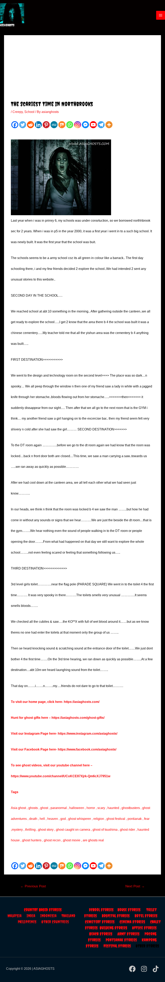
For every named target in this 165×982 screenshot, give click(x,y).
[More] (108, 124)
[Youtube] (93, 124)
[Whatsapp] (69, 124)
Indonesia (51, 915)
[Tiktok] (155, 969)
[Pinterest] (46, 124)
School (29, 112)
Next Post (135, 886)
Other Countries (55, 922)
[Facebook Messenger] (85, 124)
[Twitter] (22, 124)
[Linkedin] (38, 124)
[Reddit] (30, 124)
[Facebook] (14, 124)
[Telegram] (101, 124)
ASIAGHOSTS (7, 25)
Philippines (29, 922)
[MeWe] (54, 124)
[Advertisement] (82, 70)
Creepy (17, 112)
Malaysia (14, 915)
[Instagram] (77, 124)
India (33, 915)
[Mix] (61, 124)
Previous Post (33, 886)
